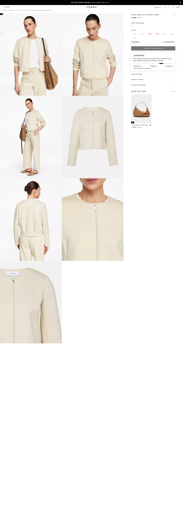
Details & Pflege (136, 74)
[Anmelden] (165, 7)
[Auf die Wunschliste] (174, 14)
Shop (8, 7)
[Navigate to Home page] (91, 7)
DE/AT (178, 7)
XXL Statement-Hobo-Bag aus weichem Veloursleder (140, 125)
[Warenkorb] (173, 7)
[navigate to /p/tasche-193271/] (141, 108)
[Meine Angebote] (179, 2)
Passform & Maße (137, 79)
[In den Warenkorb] (150, 118)
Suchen (156, 7)
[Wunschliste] (169, 7)
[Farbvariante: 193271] (150, 124)
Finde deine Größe (169, 41)
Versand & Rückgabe (138, 85)
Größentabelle (135, 41)
